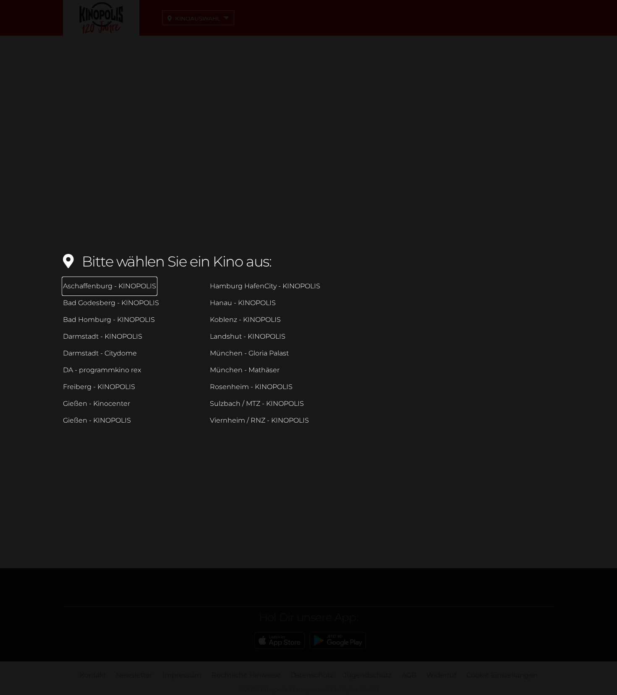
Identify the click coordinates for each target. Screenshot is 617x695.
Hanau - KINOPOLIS (243, 303)
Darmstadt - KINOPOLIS (102, 336)
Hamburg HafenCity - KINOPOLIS (265, 286)
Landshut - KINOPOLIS (247, 336)
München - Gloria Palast (249, 353)
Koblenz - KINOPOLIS (245, 320)
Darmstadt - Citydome (100, 353)
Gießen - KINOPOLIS (97, 420)
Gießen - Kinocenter (96, 404)
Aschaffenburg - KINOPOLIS (109, 286)
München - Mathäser (245, 370)
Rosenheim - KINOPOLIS (251, 387)
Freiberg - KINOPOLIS (99, 387)
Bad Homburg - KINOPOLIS (109, 320)
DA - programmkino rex (102, 370)
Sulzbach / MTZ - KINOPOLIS (257, 404)
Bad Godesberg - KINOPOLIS (111, 303)
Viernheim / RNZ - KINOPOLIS (259, 420)
